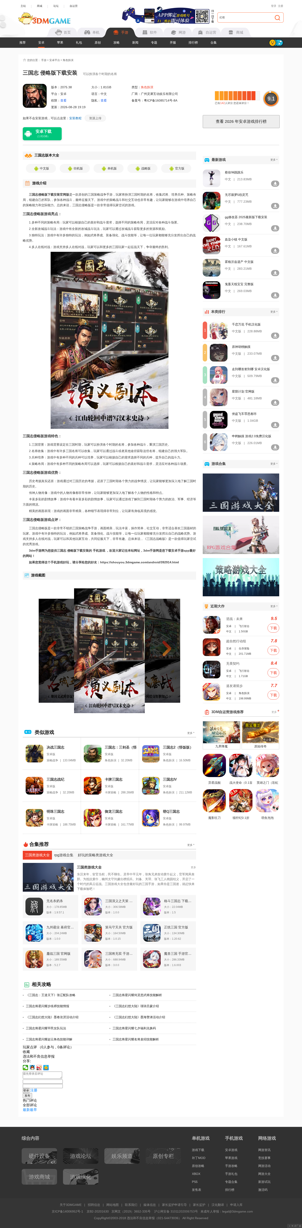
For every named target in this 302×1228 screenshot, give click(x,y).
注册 (280, 6)
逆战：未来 (234, 619)
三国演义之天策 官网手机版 (119, 901)
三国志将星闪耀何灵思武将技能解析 (137, 995)
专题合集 (231, 1182)
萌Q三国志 (171, 811)
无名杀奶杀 (54, 901)
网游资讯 (264, 1150)
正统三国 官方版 (176, 927)
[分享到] (46, 1067)
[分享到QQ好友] (32, 1067)
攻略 (116, 42)
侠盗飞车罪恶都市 (244, 414)
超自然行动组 (236, 641)
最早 (33, 1110)
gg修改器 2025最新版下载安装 (246, 217)
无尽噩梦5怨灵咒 (236, 194)
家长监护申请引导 (174, 1205)
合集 (213, 42)
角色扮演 (68, 60)
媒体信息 (149, 1205)
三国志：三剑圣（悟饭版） (121, 747)
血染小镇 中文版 (236, 239)
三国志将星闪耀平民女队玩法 (46, 1028)
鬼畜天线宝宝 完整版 (239, 284)
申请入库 (236, 1205)
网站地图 (112, 1205)
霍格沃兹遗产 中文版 (239, 262)
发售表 (196, 1189)
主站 (23, 6)
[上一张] (60, 650)
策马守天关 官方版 (119, 927)
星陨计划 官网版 (243, 391)
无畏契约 (232, 663)
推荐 (22, 42)
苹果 (60, 42)
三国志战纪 (55, 779)
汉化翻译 (218, 1205)
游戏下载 (198, 1150)
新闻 (135, 42)
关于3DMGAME (71, 1205)
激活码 (263, 1189)
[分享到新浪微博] (39, 1067)
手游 (43, 60)
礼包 (79, 42)
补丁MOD (198, 1158)
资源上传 (95, 118)
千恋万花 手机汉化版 (246, 324)
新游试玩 (264, 1182)
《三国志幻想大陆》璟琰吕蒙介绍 (136, 1006)
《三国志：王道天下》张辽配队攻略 (50, 995)
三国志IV (170, 779)
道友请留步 (234, 686)
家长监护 (199, 1205)
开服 (173, 42)
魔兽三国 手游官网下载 (178, 953)
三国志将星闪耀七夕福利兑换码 (134, 1028)
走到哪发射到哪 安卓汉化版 (251, 369)
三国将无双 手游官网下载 (119, 953)
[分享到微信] (25, 1067)
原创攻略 (198, 1166)
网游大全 (264, 1174)
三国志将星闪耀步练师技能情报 (47, 1006)
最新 (26, 1110)
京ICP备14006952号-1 (67, 1211)
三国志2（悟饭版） (178, 747)
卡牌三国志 (113, 779)
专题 (154, 42)
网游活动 (264, 1166)
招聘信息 (94, 1205)
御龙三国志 (113, 811)
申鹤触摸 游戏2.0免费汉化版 (251, 436)
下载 (273, 628)
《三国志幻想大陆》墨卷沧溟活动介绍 (52, 1017)
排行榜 (193, 42)
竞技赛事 (264, 1158)
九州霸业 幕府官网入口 (61, 927)
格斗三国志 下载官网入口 (178, 901)
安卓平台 (54, 60)
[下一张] (159, 650)
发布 (27, 1095)
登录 (273, 6)
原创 (98, 42)
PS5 (195, 1182)
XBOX (196, 1174)
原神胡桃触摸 (241, 346)
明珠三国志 (55, 811)
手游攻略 (231, 1166)
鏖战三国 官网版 (58, 953)
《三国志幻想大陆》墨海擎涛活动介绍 (139, 1017)
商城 (39, 6)
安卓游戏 (231, 1150)
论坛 (56, 6)
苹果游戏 (231, 1158)
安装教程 (75, 118)
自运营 (74, 6)
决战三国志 (55, 747)
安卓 (41, 42)
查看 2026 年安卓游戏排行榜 (241, 121)
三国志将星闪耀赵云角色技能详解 (49, 1039)
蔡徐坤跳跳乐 (234, 172)
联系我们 (131, 1205)
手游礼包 (231, 1174)
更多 (191, 733)
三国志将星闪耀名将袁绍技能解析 (136, 1039)
